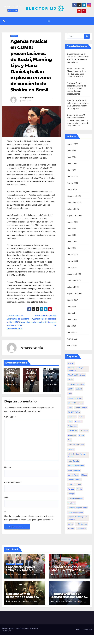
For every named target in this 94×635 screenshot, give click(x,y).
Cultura (81, 417)
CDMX (70, 389)
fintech (81, 435)
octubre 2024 (73, 287)
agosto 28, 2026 (15, 574)
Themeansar (6, 631)
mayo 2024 (72, 319)
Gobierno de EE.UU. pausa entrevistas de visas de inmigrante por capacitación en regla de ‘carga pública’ (78, 120)
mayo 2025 (72, 241)
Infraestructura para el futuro (76, 455)
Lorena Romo (73, 475)
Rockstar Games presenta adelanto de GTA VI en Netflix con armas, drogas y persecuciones (76, 88)
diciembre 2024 (74, 274)
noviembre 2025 (74, 203)
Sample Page (87, 630)
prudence (71, 503)
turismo (71, 529)
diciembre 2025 (74, 196)
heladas (71, 449)
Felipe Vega (72, 426)
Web (6, 497)
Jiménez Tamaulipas (76, 466)
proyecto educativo (75, 498)
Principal (71, 494)
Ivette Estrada (73, 461)
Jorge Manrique (74, 470)
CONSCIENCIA (74, 412)
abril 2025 (71, 248)
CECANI (79, 389)
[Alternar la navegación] (48, 21)
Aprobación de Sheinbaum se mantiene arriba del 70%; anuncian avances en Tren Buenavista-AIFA (18, 322)
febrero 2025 (72, 261)
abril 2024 (71, 326)
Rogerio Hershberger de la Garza (77, 518)
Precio (79, 489)
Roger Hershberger (75, 512)
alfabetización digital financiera (76, 369)
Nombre (8, 467)
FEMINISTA (72, 431)
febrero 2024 (72, 339)
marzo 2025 (72, 254)
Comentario (10, 417)
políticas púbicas (74, 484)
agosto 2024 (72, 300)
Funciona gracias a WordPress (13, 628)
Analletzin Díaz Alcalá (76, 384)
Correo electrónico (13, 482)
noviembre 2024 (74, 280)
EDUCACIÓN (10, 563)
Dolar (70, 421)
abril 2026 (71, 170)
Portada (14, 36)
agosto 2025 (72, 222)
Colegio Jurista (81, 407)
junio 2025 (71, 235)
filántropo (72, 435)
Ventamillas (81, 529)
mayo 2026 (72, 164)
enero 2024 (72, 345)
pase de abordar (74, 480)
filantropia (84, 431)
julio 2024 (71, 306)
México (84, 475)
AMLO (70, 380)
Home (78, 630)
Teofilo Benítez (81, 524)
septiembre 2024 (74, 293)
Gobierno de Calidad (76, 445)
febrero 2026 (72, 183)
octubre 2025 (73, 209)
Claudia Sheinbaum (75, 403)
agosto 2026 (72, 144)
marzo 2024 (72, 332)
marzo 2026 (72, 177)
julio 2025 (71, 229)
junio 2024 (71, 313)
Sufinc (70, 524)
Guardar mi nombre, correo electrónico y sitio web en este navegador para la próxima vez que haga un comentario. (29, 518)
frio (69, 440)
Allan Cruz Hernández (76, 375)
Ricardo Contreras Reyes (78, 508)
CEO (70, 394)
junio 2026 (71, 157)
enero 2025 (72, 267)
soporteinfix (28, 97)
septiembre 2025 (74, 216)
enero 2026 (72, 190)
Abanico (71, 363)
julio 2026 (71, 151)
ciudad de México (75, 398)
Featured (78, 421)
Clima (70, 407)
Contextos (72, 417)
